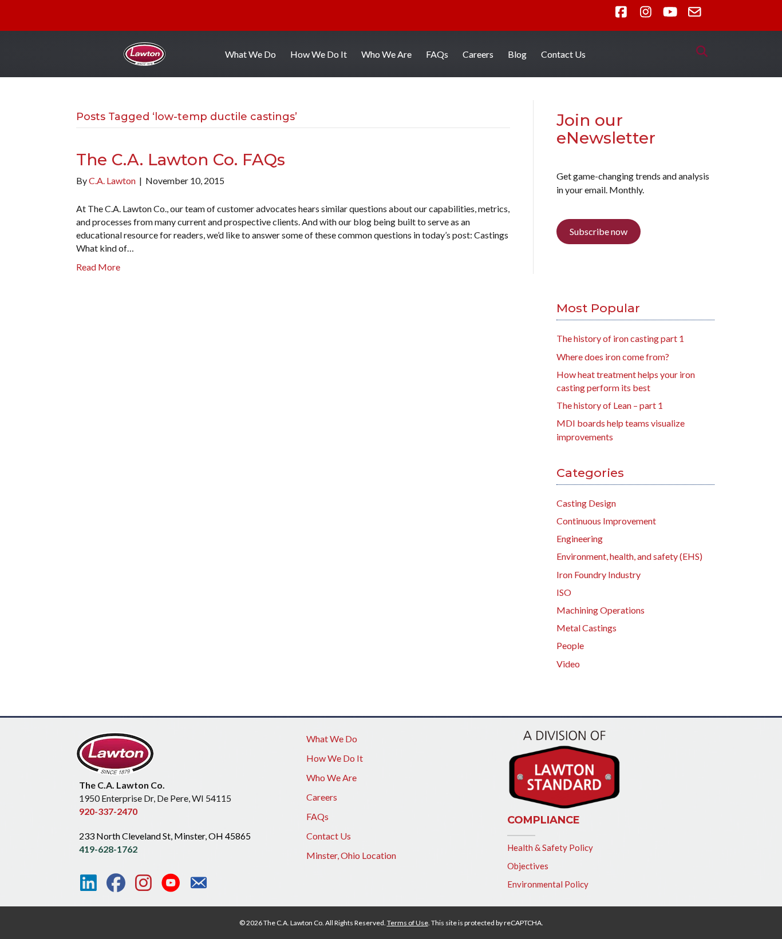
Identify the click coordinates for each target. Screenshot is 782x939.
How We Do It (318, 54)
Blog (517, 54)
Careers (478, 54)
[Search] (699, 51)
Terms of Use (407, 922)
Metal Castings (586, 627)
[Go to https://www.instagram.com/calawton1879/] (143, 883)
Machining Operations (600, 609)
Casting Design (586, 503)
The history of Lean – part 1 (609, 405)
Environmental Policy (548, 884)
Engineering (579, 538)
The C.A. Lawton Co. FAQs (180, 159)
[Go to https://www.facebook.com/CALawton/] (115, 883)
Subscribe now (598, 231)
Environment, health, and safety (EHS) (629, 556)
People (570, 645)
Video (568, 663)
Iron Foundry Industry (598, 574)
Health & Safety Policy (550, 847)
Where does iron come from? (612, 356)
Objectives (527, 866)
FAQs (437, 54)
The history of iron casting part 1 (620, 338)
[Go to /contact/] (198, 884)
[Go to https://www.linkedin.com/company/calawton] (88, 883)
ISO (563, 592)
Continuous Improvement (606, 520)
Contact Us (563, 54)
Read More (98, 266)
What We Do (250, 54)
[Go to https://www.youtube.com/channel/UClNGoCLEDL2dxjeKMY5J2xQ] (170, 883)
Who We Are (386, 54)
